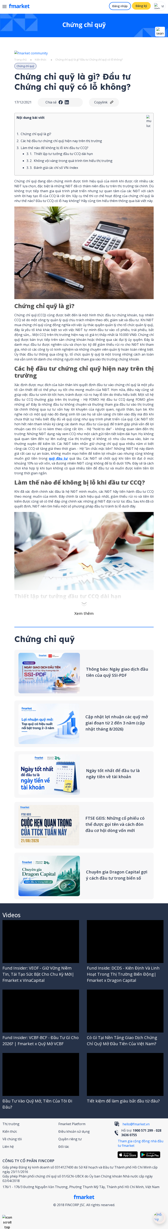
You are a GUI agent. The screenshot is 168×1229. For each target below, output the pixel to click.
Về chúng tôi (12, 1139)
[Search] (160, 32)
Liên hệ (8, 1146)
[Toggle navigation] (6, 7)
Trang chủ (20, 59)
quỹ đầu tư (58, 458)
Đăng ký (141, 6)
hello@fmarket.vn (136, 1124)
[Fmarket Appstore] (128, 1154)
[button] (7, 1220)
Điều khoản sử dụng (74, 1131)
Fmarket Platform (71, 1124)
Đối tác (63, 1146)
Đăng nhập (120, 6)
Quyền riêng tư (70, 1139)
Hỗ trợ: (141, 1132)
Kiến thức (40, 59)
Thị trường (10, 1124)
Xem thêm (84, 613)
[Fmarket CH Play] (151, 1154)
